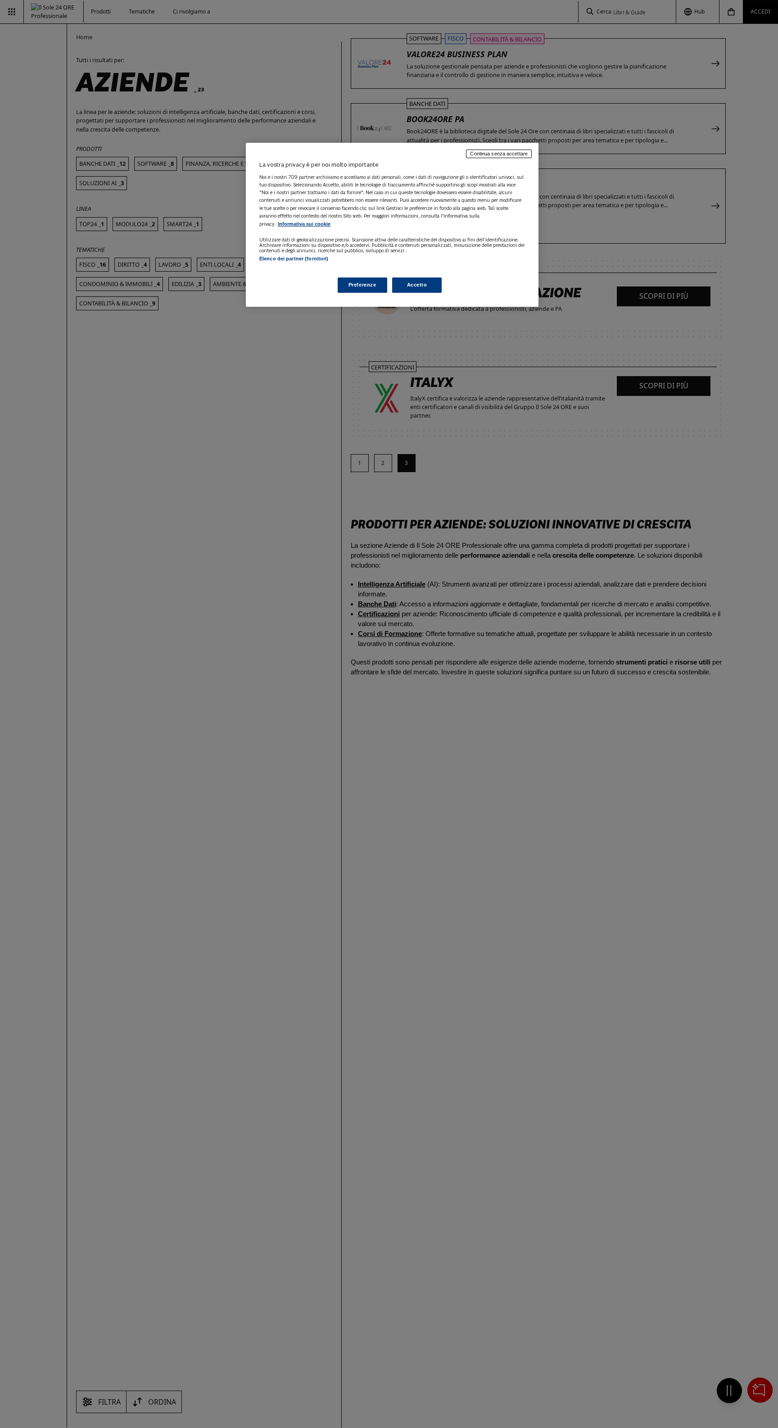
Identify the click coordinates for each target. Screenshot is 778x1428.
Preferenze (362, 284)
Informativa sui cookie (304, 224)
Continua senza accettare (499, 153)
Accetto (417, 284)
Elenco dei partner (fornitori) (293, 258)
